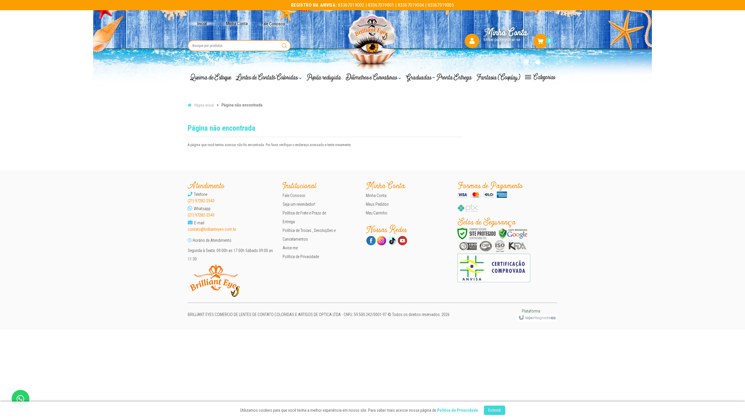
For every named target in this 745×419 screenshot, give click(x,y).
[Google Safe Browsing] (513, 233)
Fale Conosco (294, 195)
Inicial (202, 23)
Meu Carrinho (376, 213)
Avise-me (290, 248)
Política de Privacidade (301, 256)
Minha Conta (237, 23)
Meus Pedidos (377, 204)
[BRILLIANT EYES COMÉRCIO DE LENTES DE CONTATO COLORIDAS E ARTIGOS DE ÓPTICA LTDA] (373, 43)
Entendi (494, 410)
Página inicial (204, 105)
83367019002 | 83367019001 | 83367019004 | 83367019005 (372, 5)
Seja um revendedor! (299, 204)
